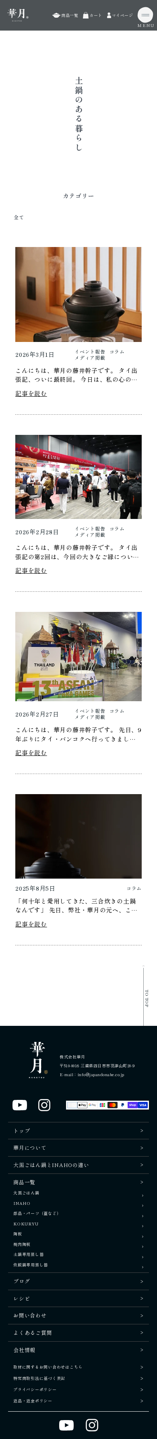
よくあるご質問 (32, 1332)
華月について (30, 1147)
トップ (21, 1130)
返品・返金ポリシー (32, 1401)
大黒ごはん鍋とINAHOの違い (51, 1165)
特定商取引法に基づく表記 (39, 1378)
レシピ (21, 1298)
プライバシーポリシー (35, 1389)
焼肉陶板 (22, 1244)
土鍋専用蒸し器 (28, 1254)
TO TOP (147, 998)
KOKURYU (25, 1224)
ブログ (21, 1281)
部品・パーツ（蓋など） (37, 1213)
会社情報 (24, 1350)
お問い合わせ (30, 1315)
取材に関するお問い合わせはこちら (48, 1367)
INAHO (22, 1203)
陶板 (17, 1234)
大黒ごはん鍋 (26, 1193)
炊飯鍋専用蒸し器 (30, 1265)
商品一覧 (24, 1182)
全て (19, 217)
